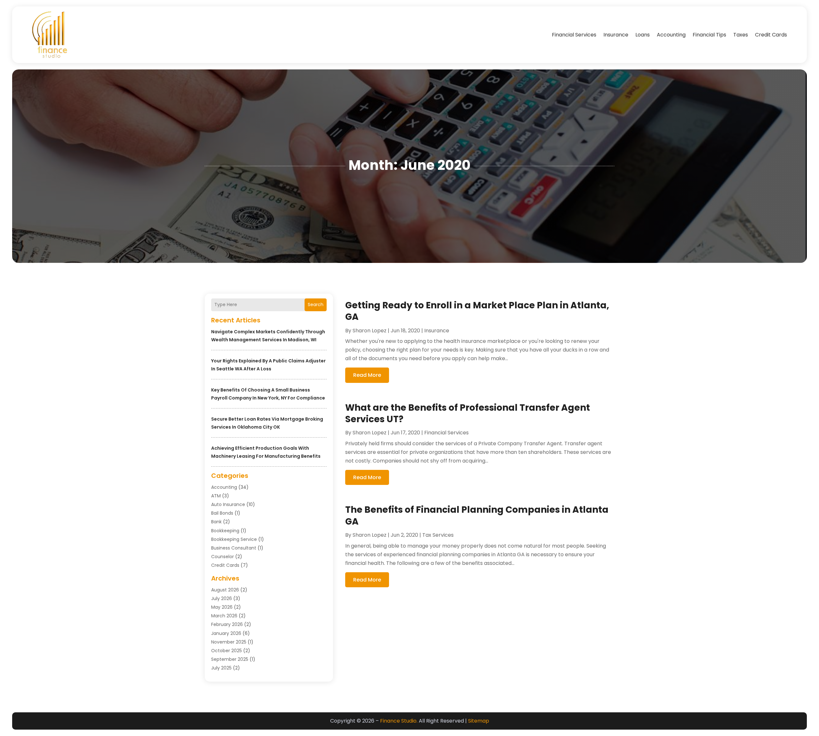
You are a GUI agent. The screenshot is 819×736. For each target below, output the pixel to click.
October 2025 (226, 650)
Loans (642, 34)
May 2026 (222, 607)
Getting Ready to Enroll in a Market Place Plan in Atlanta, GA (477, 311)
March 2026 (224, 616)
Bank (216, 521)
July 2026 (221, 598)
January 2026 (226, 633)
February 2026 (227, 624)
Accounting (671, 34)
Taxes (740, 34)
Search (315, 304)
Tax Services (438, 535)
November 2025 (228, 642)
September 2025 (229, 659)
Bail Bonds (222, 513)
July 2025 (221, 668)
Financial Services (574, 34)
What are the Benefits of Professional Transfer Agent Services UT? (467, 413)
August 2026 (225, 590)
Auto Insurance (228, 504)
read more (367, 375)
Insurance (615, 34)
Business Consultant (233, 548)
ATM (216, 496)
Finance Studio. (398, 720)
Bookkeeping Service (234, 539)
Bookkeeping (225, 530)
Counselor (222, 556)
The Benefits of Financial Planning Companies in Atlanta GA (476, 515)
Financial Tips (709, 34)
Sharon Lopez (369, 330)
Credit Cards (771, 34)
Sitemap (478, 720)
